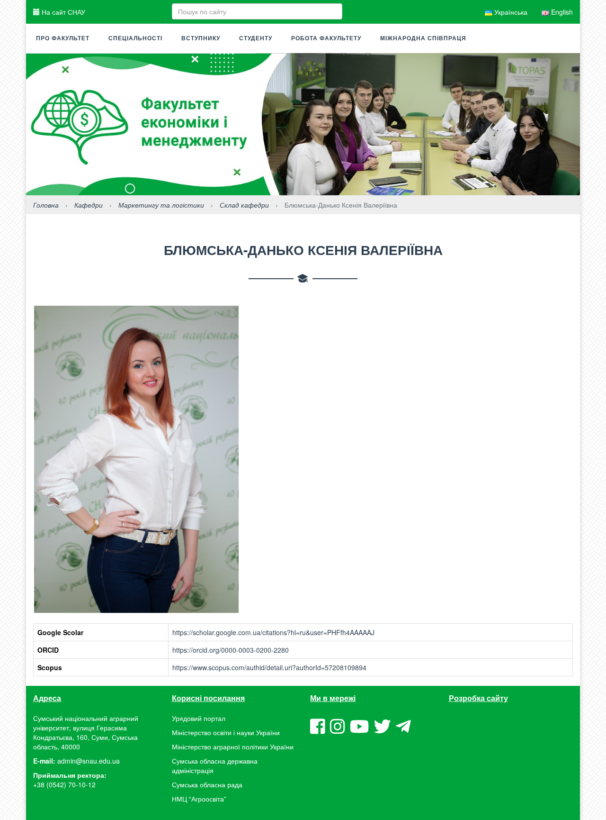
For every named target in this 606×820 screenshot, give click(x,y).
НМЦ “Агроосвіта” (199, 798)
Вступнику (200, 38)
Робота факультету (326, 38)
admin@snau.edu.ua (88, 760)
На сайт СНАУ (62, 12)
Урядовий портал (198, 718)
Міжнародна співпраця (423, 38)
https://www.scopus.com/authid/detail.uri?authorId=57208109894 (269, 667)
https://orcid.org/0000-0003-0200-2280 (230, 650)
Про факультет (62, 38)
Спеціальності (135, 38)
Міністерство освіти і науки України (226, 732)
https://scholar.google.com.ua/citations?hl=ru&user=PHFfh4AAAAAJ (273, 632)
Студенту (255, 38)
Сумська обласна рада (207, 784)
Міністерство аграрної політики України (233, 746)
